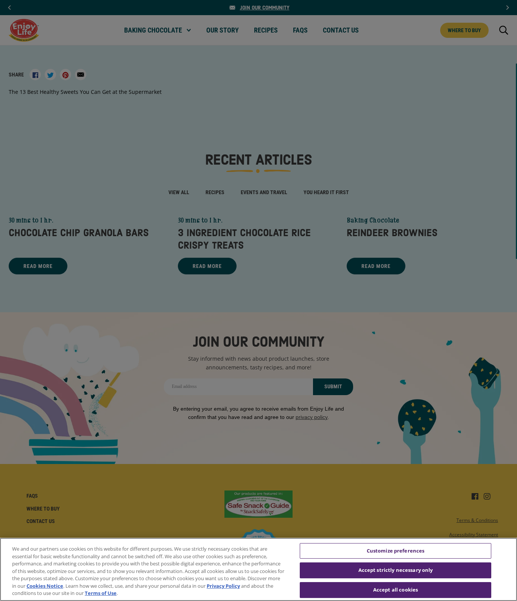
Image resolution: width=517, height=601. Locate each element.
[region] (258, 569)
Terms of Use (101, 593)
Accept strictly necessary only (395, 570)
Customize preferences (396, 550)
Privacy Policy (223, 585)
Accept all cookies (395, 589)
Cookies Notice (44, 585)
